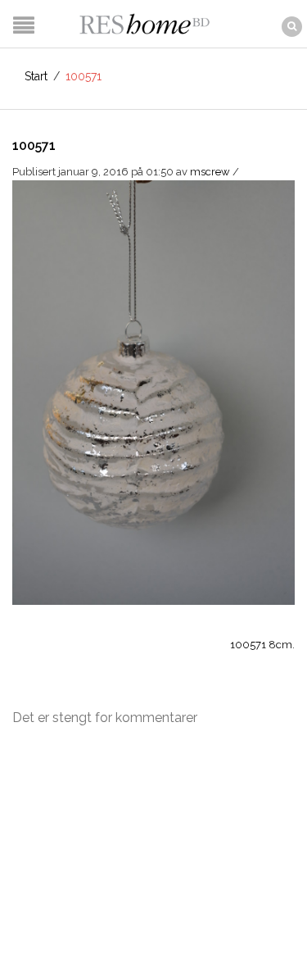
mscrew (210, 172)
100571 (34, 145)
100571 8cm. (262, 644)
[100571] (153, 391)
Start (36, 76)
